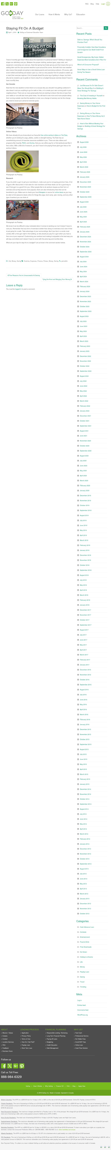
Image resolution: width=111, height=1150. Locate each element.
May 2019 (83, 530)
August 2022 (84, 376)
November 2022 (85, 361)
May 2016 (83, 704)
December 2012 (85, 903)
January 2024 (84, 291)
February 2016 (85, 719)
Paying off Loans (52, 1039)
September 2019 (85, 510)
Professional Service (81, 1036)
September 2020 (85, 451)
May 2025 (83, 217)
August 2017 (84, 630)
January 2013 (84, 898)
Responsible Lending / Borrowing (57, 1033)
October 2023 (84, 306)
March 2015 (84, 774)
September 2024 (85, 251)
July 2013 (83, 874)
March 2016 (84, 714)
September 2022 (85, 371)
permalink (64, 261)
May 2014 (83, 824)
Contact (4, 1039)
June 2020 (83, 465)
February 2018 (85, 600)
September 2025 (85, 197)
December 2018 (85, 555)
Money (14, 261)
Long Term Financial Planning (56, 1036)
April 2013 (83, 889)
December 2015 (85, 729)
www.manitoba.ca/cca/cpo (67, 1129)
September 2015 (85, 744)
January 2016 (84, 724)
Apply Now (99, 14)
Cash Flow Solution (81, 1048)
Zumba (32, 143)
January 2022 (84, 411)
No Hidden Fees (80, 1039)
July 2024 (83, 261)
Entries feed (81, 1005)
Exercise (26, 261)
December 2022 (85, 356)
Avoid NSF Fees (80, 1042)
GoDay (28, 1086)
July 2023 (83, 321)
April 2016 (83, 709)
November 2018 (85, 560)
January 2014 (84, 844)
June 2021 (83, 436)
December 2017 (85, 610)
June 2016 (83, 699)
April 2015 (83, 769)
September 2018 (85, 570)
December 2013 (85, 849)
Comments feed (82, 1010)
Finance (40, 261)
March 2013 (84, 894)
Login (103, 4)
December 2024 (85, 236)
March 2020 (84, 480)
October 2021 (84, 421)
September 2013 (85, 864)
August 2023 (84, 316)
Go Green (83, 952)
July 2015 (83, 754)
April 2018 (83, 590)
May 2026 (83, 157)
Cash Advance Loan (87, 927)
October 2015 (84, 739)
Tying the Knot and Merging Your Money (56, 279)
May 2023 (83, 331)
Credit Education (52, 1045)
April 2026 (83, 162)
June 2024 (83, 266)
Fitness (45, 261)
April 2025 (83, 222)
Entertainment (85, 937)
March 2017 (84, 655)
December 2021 (85, 416)
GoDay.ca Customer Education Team (31, 32)
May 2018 (83, 585)
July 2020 (83, 460)
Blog (92, 4)
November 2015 (85, 734)
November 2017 (85, 615)
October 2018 (84, 565)
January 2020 (84, 490)
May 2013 (83, 884)
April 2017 (83, 650)
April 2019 (83, 535)
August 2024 (84, 256)
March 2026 (84, 167)
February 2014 (85, 839)
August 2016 (84, 689)
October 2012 (84, 913)
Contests (83, 932)
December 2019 (85, 495)
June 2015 (83, 759)
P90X (24, 143)
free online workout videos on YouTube (54, 135)
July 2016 (83, 694)
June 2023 (83, 326)
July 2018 (83, 580)
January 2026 (84, 177)
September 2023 (85, 311)
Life (10, 261)
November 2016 (85, 675)
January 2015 (84, 784)
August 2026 (84, 142)
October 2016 (84, 679)
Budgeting (50, 1042)
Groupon (42, 192)
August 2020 (84, 456)
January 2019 (84, 550)
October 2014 (84, 799)
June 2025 (83, 212)
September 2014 (85, 804)
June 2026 (83, 152)
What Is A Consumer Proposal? (88, 64)
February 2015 (85, 779)
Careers (4, 1036)
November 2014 (85, 794)
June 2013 (83, 879)
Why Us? (68, 14)
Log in (79, 1000)
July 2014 (83, 814)
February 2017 (85, 660)
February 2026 (85, 172)
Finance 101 (60, 1086)
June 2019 (83, 525)
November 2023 (85, 301)
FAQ (86, 4)
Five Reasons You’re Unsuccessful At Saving (24, 275)
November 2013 (85, 854)
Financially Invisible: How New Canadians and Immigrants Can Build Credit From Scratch (91, 49)
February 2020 (85, 485)
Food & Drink (84, 942)
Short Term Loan (27, 1048)
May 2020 (83, 470)
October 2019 (84, 505)
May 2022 (83, 391)
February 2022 (85, 406)
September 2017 (85, 625)
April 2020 (83, 475)
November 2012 (85, 908)
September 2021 (85, 426)
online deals (59, 192)
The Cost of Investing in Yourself (91, 95)
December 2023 (85, 296)
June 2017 (83, 640)
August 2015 (84, 749)
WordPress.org (82, 1015)
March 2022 (84, 401)
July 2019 (83, 520)
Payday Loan (84, 972)
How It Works (54, 14)
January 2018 (84, 605)
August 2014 (84, 809)
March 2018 (84, 595)
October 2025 (84, 192)
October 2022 (84, 366)
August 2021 (84, 431)
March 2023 (84, 341)
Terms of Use (26, 1039)
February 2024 (85, 286)
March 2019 (84, 540)
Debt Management (52, 1048)
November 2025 (85, 187)
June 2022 (83, 386)
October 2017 (84, 620)
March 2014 (84, 834)
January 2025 (84, 232)
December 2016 (85, 670)
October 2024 (84, 246)
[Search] (106, 28)
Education (80, 14)
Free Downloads (85, 947)
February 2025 (85, 227)
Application (25, 1033)
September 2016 (85, 684)
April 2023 (83, 336)
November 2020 (85, 441)
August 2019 (84, 515)
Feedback (5, 1048)
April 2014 (83, 829)
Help (97, 4)
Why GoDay (49, 1086)
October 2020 (84, 446)
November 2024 (85, 241)
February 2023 (85, 346)
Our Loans (39, 14)
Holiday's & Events (86, 957)
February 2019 (85, 545)
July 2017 (83, 635)
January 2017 (84, 665)
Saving (19, 261)
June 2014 (83, 819)
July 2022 (83, 381)
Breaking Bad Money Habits (86, 98)
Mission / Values (7, 1033)
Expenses (33, 261)
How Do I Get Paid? (28, 1042)
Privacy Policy (26, 1036)
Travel (82, 982)
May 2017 (83, 645)
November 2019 (85, 500)
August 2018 (84, 575)
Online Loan (79, 1045)
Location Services (8, 1042)
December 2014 (85, 789)
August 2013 (84, 869)
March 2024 (84, 281)
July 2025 (83, 207)
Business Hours (7, 1051)
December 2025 (85, 182)
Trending (83, 987)
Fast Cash (78, 1033)
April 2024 (83, 276)
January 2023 (84, 351)
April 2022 (83, 396)
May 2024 (83, 271)
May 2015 (83, 764)
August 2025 (84, 202)
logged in (18, 289)
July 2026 (83, 147)
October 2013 (84, 859)
